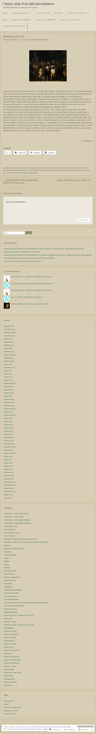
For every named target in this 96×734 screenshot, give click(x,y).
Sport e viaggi (9, 669)
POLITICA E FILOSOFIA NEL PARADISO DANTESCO (23, 261)
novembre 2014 (10, 447)
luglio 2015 (8, 421)
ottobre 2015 (8, 412)
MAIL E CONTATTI (43, 13)
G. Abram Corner (10, 571)
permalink (34, 173)
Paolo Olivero (9, 647)
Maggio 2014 (8, 466)
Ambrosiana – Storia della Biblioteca (17, 520)
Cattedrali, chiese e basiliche (14, 548)
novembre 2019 (10, 355)
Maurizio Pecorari (17, 304)
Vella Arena (8, 685)
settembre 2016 (10, 383)
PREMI (4, 20)
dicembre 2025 (9, 329)
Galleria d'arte (33, 168)
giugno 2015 (8, 425)
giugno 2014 (8, 463)
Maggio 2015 (8, 428)
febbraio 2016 (9, 399)
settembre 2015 (9, 415)
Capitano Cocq (23, 170)
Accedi (6, 704)
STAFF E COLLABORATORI (45, 20)
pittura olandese (51, 170)
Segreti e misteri (10, 666)
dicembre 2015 (9, 406)
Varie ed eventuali (10, 682)
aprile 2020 (8, 348)
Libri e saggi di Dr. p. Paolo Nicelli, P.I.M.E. (19, 615)
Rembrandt (62, 170)
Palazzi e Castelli (10, 644)
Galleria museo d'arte (47, 168)
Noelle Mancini (9, 641)
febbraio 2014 (9, 476)
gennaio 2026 (9, 326)
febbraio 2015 (9, 437)
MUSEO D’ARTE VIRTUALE (77, 13)
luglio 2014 (8, 460)
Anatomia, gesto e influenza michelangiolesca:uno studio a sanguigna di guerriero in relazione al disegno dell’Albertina (48, 255)
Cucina (6, 558)
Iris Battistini (8, 587)
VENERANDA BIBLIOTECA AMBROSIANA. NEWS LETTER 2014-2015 (20, 181)
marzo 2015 (8, 434)
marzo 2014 (8, 472)
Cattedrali (7, 545)
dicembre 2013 (9, 482)
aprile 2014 (8, 469)
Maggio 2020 (9, 345)
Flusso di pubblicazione (12, 707)
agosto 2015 (8, 418)
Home (5, 13)
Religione (7, 653)
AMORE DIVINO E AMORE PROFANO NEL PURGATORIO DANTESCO (29, 258)
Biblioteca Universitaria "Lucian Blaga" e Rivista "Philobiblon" (26, 542)
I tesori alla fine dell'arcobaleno (28, 4)
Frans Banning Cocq (36, 170)
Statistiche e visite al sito (12, 673)
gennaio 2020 (9, 351)
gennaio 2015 (9, 440)
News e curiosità (10, 637)
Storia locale (8, 676)
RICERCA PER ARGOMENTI (21, 20)
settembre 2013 (9, 491)
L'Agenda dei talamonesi (13, 590)
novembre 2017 (9, 367)
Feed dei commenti (11, 711)
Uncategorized (9, 679)
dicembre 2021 (9, 336)
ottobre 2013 (8, 488)
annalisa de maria (10, 526)
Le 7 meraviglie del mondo (14, 606)
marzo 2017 (8, 377)
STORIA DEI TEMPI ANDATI (70, 20)
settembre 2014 (9, 453)
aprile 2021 (8, 339)
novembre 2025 (10, 332)
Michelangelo (9, 628)
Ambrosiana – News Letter (13, 517)
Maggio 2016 (8, 393)
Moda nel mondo (10, 631)
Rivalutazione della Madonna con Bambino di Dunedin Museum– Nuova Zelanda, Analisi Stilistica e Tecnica (44, 249)
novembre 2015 (9, 409)
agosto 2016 (8, 387)
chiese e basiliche (10, 555)
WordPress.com (10, 714)
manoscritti (8, 618)
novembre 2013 (9, 485)
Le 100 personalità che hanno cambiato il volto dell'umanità (26, 603)
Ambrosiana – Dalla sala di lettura (16, 514)
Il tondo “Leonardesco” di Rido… (37, 304)
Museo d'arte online (62, 168)
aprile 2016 (8, 396)
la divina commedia (11, 593)
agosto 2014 (8, 456)
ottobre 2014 (8, 450)
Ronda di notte (12, 173)
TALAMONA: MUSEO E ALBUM (13, 26)
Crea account (8, 701)
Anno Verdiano (9, 536)
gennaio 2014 (9, 479)
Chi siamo (7, 552)
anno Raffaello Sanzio (12, 533)
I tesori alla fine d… (17, 277)
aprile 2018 (8, 364)
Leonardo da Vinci (10, 609)
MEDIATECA (58, 13)
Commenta (83, 220)
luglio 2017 (8, 371)
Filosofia (7, 568)
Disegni (6, 561)
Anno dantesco (9, 529)
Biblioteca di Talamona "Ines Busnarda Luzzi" (20, 539)
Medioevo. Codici (10, 622)
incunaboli (8, 584)
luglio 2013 (8, 498)
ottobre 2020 (8, 342)
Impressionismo (10, 580)
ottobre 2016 (8, 380)
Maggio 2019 (8, 358)
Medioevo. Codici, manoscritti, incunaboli (19, 625)
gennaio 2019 (9, 361)
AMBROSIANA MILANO (20, 13)
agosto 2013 (8, 495)
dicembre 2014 (9, 444)
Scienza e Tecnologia (11, 663)
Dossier (6, 564)
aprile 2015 (8, 431)
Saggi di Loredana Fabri (12, 660)
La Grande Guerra (10, 596)
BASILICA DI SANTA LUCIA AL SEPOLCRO (75, 180)
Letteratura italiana (11, 612)
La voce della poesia (11, 599)
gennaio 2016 (9, 402)
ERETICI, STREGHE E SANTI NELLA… (40, 277)
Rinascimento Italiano (12, 657)
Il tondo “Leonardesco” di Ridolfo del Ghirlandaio (21, 252)
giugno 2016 (8, 390)
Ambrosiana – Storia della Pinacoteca (17, 523)
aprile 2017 (8, 374)
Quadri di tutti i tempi (78, 168)
